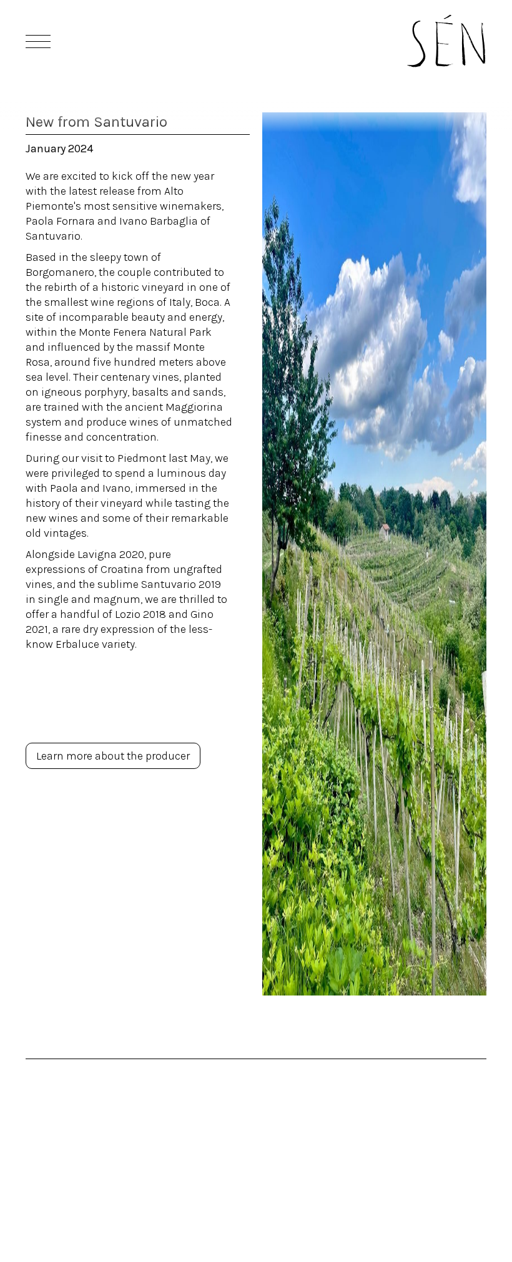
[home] (446, 40)
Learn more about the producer (113, 756)
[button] (37, 41)
